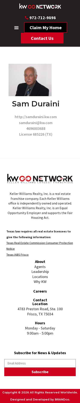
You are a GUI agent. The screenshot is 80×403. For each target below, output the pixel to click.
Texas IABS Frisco (17, 255)
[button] (16, 27)
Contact (40, 299)
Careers (40, 291)
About (40, 261)
